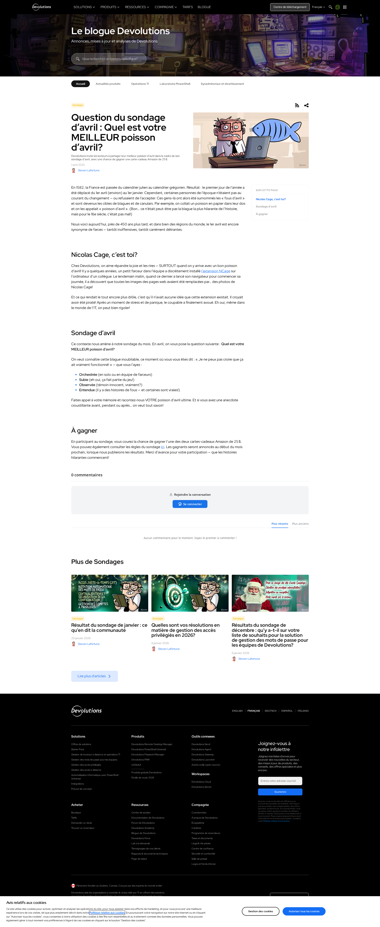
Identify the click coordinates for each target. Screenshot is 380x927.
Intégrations (77, 783)
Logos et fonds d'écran (204, 864)
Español (287, 710)
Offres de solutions (81, 744)
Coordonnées (199, 812)
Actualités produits (108, 84)
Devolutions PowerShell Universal (148, 749)
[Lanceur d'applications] (344, 7)
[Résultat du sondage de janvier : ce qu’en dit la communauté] (109, 593)
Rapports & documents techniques (149, 853)
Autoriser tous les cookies (304, 911)
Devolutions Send (201, 744)
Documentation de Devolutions (147, 817)
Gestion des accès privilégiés (86, 764)
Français (254, 710)
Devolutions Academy (142, 828)
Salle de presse (199, 858)
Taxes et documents (202, 838)
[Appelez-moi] (337, 7)
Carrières (196, 828)
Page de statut (139, 858)
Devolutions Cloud (201, 781)
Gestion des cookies (260, 911)
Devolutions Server (202, 787)
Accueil (80, 84)
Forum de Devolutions (143, 822)
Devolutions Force (140, 838)
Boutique (76, 812)
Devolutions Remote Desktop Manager (151, 744)
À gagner (262, 214)
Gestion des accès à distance (86, 770)
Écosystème (198, 822)
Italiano (303, 710)
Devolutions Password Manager (147, 754)
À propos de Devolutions (205, 817)
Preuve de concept (81, 788)
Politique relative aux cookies (107, 912)
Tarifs (74, 817)
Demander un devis (81, 822)
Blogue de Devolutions (143, 833)
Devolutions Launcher (203, 759)
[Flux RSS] (296, 105)
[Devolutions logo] (86, 711)
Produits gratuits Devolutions (146, 772)
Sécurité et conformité (203, 853)
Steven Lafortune (89, 170)
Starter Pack (77, 749)
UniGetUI (136, 764)
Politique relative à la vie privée (276, 821)
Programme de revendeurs (206, 833)
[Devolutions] (41, 7)
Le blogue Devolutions (120, 31)
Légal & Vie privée (201, 843)
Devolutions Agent (201, 749)
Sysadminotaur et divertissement (222, 84)
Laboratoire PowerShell (175, 84)
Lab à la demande (140, 843)
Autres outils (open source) (206, 764)
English (237, 710)
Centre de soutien (141, 812)
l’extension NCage (215, 271)
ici (162, 447)
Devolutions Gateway (203, 754)
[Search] (330, 7)
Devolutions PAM (140, 759)
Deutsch (270, 710)
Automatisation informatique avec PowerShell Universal (94, 776)
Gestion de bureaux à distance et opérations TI (95, 754)
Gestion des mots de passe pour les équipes (94, 759)
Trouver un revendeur (82, 828)
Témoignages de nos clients (145, 848)
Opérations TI (140, 84)
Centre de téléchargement (290, 7)
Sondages (77, 105)
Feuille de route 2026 (142, 777)
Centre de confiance (203, 848)
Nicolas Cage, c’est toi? (271, 199)
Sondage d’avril (266, 206)
